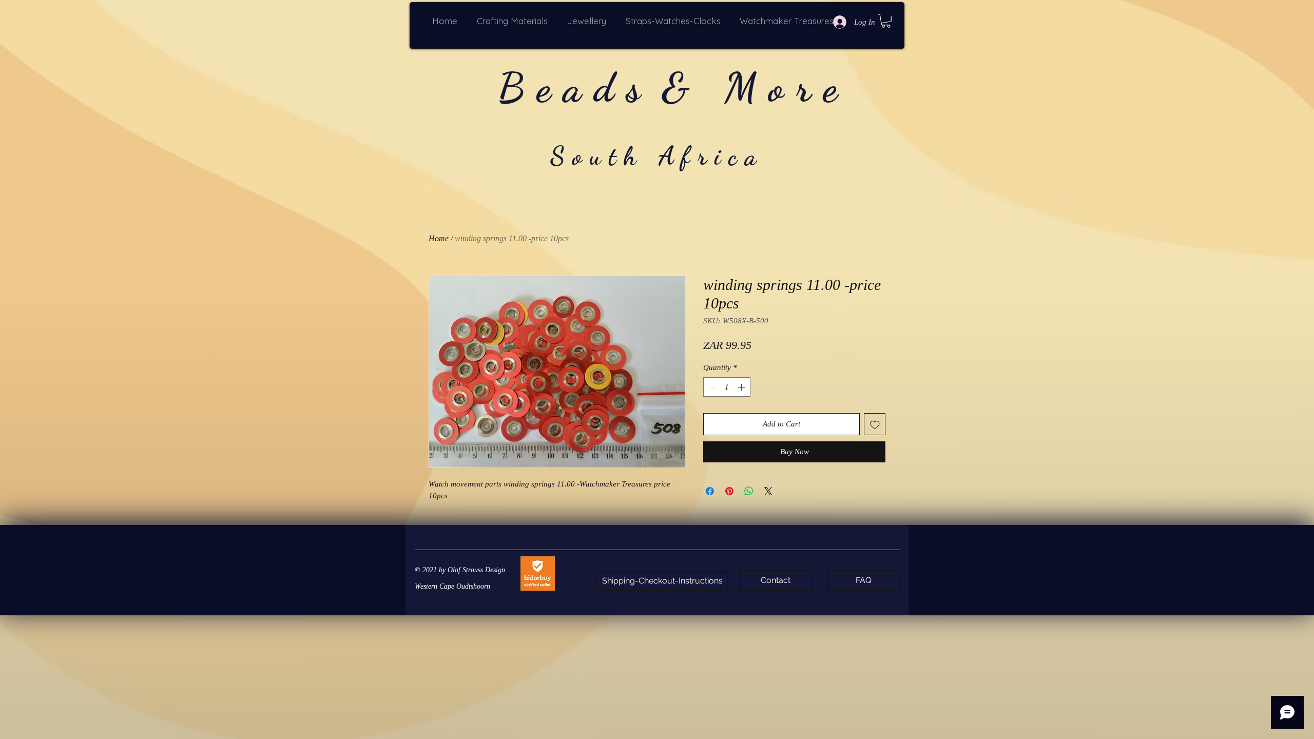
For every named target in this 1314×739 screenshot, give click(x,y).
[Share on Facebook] (710, 491)
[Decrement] (712, 387)
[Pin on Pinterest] (729, 491)
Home (439, 238)
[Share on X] (768, 491)
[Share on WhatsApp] (749, 491)
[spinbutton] (727, 387)
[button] (514, 20)
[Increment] (742, 387)
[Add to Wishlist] (875, 424)
